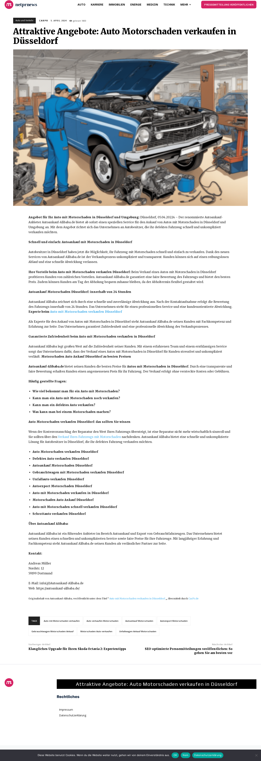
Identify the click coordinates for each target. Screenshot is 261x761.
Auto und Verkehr (24, 20)
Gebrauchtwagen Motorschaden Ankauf (53, 631)
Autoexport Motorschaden (174, 620)
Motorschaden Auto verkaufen (96, 631)
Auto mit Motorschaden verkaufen (62, 620)
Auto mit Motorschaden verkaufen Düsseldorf (86, 312)
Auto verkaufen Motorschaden (102, 620)
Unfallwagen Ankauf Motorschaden (137, 631)
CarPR (43, 20)
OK (175, 755)
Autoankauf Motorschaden (139, 620)
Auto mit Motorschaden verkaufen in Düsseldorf (137, 598)
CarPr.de (193, 598)
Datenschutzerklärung (207, 755)
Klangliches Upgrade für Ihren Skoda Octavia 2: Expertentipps (77, 649)
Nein (185, 755)
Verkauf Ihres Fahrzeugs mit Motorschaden (89, 437)
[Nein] (256, 755)
